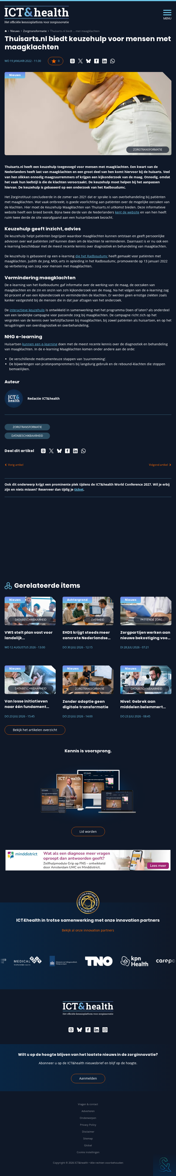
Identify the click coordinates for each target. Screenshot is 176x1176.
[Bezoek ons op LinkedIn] (96, 1029)
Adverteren (88, 1111)
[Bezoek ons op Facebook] (88, 1029)
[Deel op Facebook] (96, 61)
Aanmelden (88, 1078)
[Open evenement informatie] (164, 1164)
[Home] (6, 31)
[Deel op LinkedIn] (104, 61)
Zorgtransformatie (35, 31)
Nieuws (15, 31)
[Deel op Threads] (72, 61)
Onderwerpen (88, 1118)
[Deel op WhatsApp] (112, 61)
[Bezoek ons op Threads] (71, 1029)
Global (88, 1145)
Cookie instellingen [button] (88, 1152)
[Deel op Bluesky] (88, 61)
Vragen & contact (88, 1104)
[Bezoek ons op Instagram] (104, 1029)
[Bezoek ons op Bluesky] (79, 1029)
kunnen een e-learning (39, 344)
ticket (78, 489)
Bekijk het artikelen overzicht (35, 730)
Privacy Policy (88, 1124)
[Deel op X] (80, 61)
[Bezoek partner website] (17, 961)
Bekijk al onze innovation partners (88, 930)
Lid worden (88, 831)
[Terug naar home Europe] (37, 15)
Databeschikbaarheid (27, 436)
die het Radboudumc (91, 256)
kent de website (127, 212)
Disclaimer (88, 1131)
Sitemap (88, 1138)
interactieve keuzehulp (27, 310)
